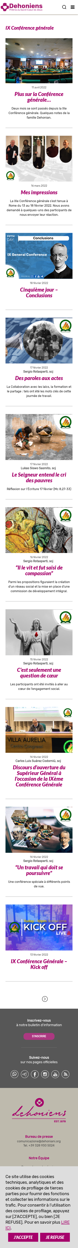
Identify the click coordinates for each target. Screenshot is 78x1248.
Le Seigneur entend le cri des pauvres (39, 477)
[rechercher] (64, 7)
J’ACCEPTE (23, 1237)
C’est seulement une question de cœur (39, 672)
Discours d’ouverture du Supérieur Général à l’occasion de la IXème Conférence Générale (39, 776)
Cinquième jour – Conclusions (39, 292)
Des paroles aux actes (39, 378)
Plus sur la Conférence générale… (39, 97)
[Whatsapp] (14, 1074)
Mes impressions (39, 192)
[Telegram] (24, 1074)
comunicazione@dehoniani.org (39, 1141)
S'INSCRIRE (39, 1036)
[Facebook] (35, 1074)
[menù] (72, 7)
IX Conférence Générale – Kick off (39, 964)
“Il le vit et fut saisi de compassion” (39, 570)
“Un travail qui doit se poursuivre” (39, 870)
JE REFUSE (55, 1237)
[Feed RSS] (65, 1074)
